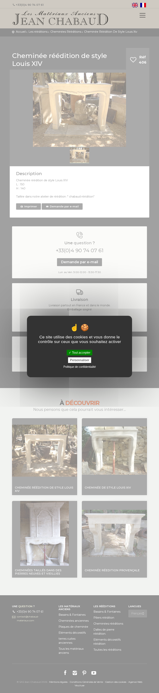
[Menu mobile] (142, 16)
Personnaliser (79, 360)
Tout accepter (80, 352)
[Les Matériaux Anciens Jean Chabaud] (60, 17)
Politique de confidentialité (79, 366)
